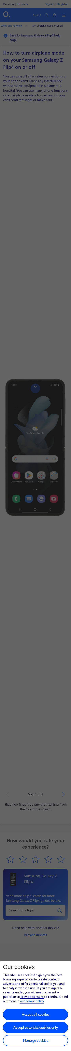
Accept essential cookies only (35, 1027)
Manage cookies (35, 1040)
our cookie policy (32, 1001)
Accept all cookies (35, 1014)
